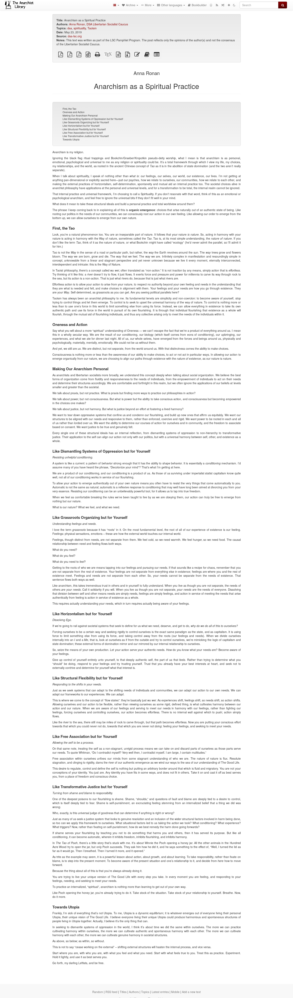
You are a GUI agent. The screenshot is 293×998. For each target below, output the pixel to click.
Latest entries (160, 992)
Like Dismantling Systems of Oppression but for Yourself (93, 118)
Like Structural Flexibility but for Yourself (84, 129)
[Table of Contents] (116, 5)
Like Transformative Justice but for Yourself (86, 136)
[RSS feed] (217, 5)
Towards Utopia (71, 139)
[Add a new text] (229, 5)
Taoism (92, 28)
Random (97, 992)
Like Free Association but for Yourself (83, 132)
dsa (69, 28)
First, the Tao (69, 108)
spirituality (80, 28)
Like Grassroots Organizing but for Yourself (86, 122)
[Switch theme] (234, 5)
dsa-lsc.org (75, 36)
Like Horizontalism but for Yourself (81, 125)
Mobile (175, 992)
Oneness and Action (74, 112)
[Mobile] (211, 5)
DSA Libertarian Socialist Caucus (107, 24)
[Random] (223, 5)
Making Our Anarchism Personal (80, 115)
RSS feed (111, 992)
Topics (145, 992)
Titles (123, 992)
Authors (134, 992)
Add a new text (191, 992)
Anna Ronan (77, 24)
